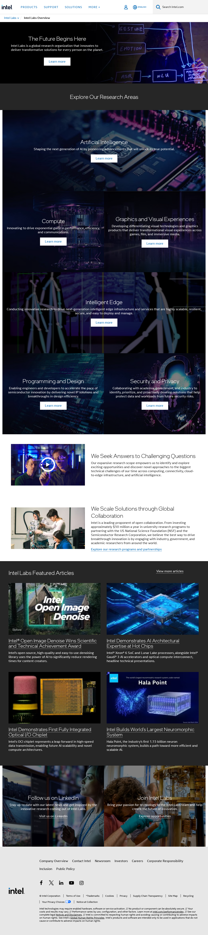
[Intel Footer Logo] (17, 891)
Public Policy (65, 869)
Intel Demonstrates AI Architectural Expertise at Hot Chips (143, 643)
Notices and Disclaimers (69, 914)
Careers (137, 861)
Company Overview (53, 861)
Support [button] (51, 7)
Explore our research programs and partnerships (126, 549)
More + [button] (94, 7)
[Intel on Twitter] (51, 883)
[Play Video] (48, 464)
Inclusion (45, 869)
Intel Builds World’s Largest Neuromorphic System (150, 732)
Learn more (57, 62)
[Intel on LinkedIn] (61, 883)
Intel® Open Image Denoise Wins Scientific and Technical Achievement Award (53, 643)
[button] (104, 663)
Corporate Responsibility (165, 861)
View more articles (169, 571)
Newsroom (102, 861)
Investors (121, 861)
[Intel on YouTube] (71, 883)
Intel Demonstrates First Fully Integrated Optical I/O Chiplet (50, 732)
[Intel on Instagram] (81, 883)
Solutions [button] (73, 7)
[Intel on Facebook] (41, 883)
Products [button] (29, 7)
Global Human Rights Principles (87, 917)
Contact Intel (81, 861)
